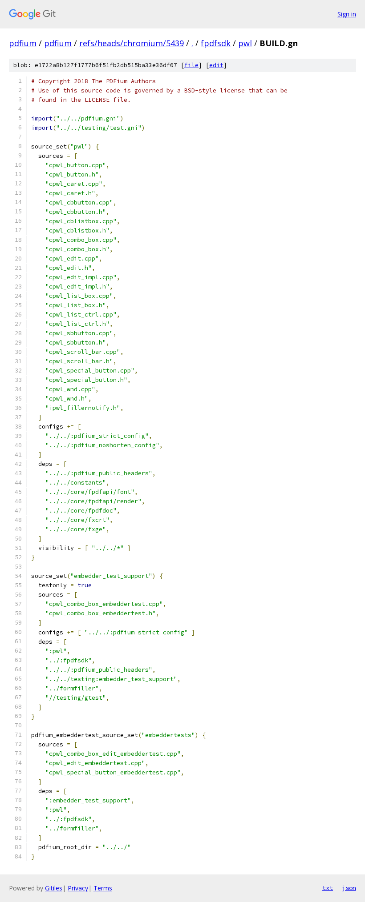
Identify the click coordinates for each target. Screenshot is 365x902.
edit (216, 65)
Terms (102, 888)
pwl (245, 43)
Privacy (78, 888)
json (349, 888)
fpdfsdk (216, 43)
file (191, 65)
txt (327, 888)
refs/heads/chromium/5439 (131, 43)
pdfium (22, 43)
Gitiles (53, 888)
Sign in (346, 14)
